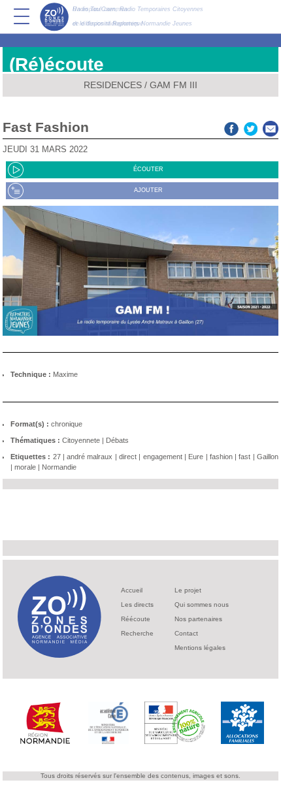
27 (57, 457)
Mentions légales (199, 647)
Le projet (187, 590)
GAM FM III (173, 85)
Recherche (137, 633)
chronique (66, 424)
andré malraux (89, 457)
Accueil (131, 590)
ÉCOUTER (148, 169)
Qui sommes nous (201, 604)
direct (128, 457)
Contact (186, 633)
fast (244, 457)
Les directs (137, 604)
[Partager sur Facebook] (231, 127)
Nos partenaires (198, 618)
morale (25, 467)
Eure (195, 457)
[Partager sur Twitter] (251, 127)
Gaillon (267, 457)
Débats (117, 440)
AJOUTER (148, 190)
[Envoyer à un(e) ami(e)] (270, 127)
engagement (162, 457)
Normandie (59, 467)
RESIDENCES (113, 85)
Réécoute (135, 618)
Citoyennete (81, 440)
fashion (221, 457)
